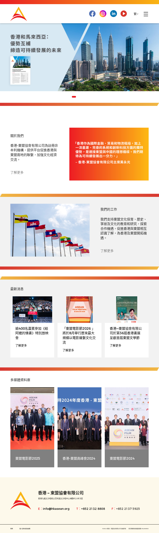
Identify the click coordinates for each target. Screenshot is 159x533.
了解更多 (17, 172)
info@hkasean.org (56, 508)
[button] (69, 97)
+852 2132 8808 (93, 508)
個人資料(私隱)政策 (24, 528)
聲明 (11, 528)
